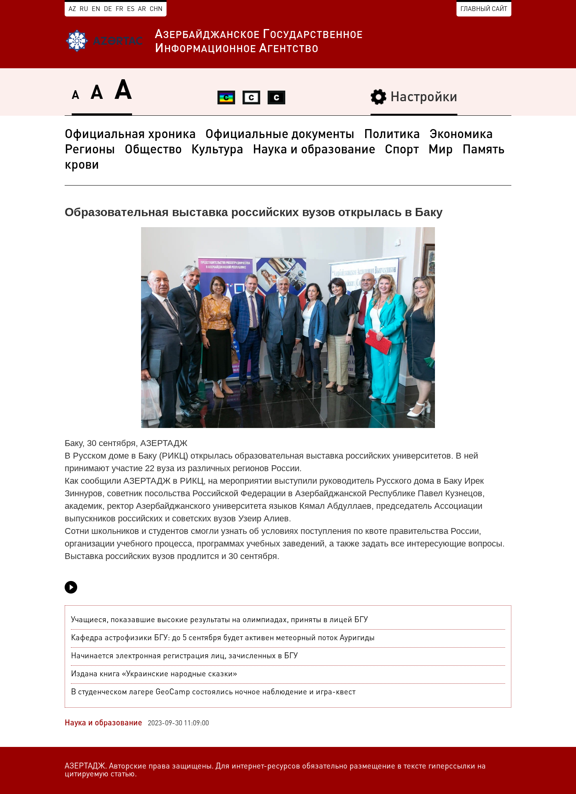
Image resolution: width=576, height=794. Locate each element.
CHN (156, 9)
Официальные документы (280, 135)
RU (84, 9)
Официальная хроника (130, 135)
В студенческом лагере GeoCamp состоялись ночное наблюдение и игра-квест (213, 692)
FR (119, 9)
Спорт (402, 150)
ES (130, 9)
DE (108, 9)
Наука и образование (314, 150)
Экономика (461, 135)
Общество (153, 150)
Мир (440, 150)
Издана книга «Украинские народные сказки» (154, 674)
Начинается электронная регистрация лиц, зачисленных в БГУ (184, 656)
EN (96, 9)
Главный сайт (483, 9)
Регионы (90, 150)
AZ (72, 9)
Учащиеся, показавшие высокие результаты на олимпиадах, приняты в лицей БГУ (219, 620)
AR (142, 9)
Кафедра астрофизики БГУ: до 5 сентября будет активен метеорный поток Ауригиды (223, 638)
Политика (392, 135)
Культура (217, 150)
